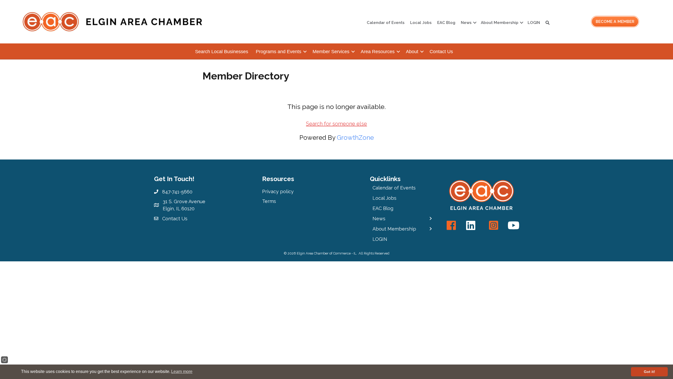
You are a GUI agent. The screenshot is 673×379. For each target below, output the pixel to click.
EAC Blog (446, 22)
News (466, 22)
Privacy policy (278, 191)
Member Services (331, 51)
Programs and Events (278, 51)
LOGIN (534, 22)
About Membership (499, 22)
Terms (269, 201)
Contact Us (441, 51)
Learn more (181, 371)
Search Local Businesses (221, 51)
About (412, 51)
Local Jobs (421, 22)
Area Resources (378, 51)
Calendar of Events (386, 22)
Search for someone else (336, 124)
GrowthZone (355, 137)
